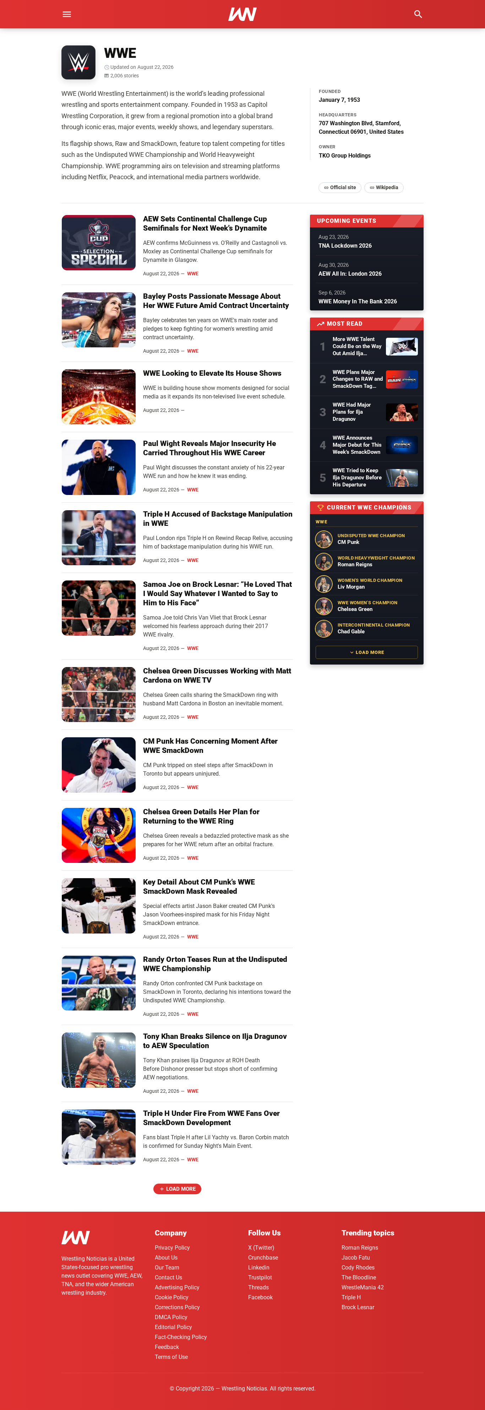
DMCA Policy (171, 1317)
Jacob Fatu (356, 1257)
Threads (258, 1287)
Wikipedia (387, 187)
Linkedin (258, 1267)
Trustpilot (260, 1277)
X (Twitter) (261, 1247)
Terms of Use (171, 1357)
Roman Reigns (360, 1247)
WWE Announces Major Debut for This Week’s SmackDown (357, 445)
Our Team (167, 1267)
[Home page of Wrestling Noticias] (242, 14)
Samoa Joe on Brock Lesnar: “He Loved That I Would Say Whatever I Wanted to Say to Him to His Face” (217, 593)
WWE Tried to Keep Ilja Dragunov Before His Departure (357, 477)
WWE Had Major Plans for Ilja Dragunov (352, 412)
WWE (192, 273)
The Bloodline (359, 1277)
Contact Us (168, 1277)
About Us (166, 1257)
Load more (181, 1189)
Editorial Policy (173, 1327)
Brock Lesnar (358, 1307)
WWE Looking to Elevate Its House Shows (212, 373)
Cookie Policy (172, 1297)
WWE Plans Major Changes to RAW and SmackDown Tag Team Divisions (358, 379)
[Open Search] (418, 14)
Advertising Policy (177, 1287)
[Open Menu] (66, 14)
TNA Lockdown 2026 (345, 245)
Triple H (351, 1297)
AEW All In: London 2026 (350, 273)
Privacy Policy (172, 1247)
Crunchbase (263, 1257)
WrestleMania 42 (363, 1287)
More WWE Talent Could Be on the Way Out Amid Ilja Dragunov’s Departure (357, 346)
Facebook (260, 1297)
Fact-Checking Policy (181, 1337)
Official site (343, 187)
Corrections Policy (177, 1307)
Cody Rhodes (358, 1267)
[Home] (75, 1239)
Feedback (167, 1347)
